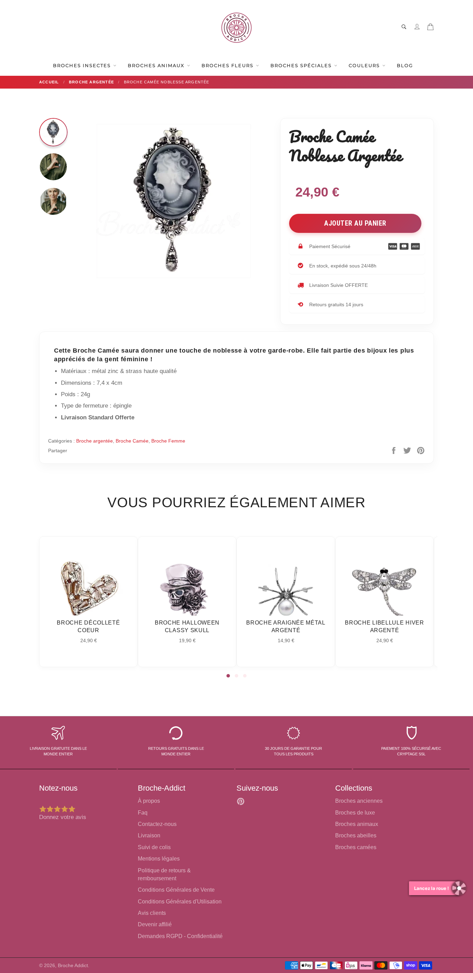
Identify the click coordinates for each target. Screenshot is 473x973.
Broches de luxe (355, 813)
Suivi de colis (154, 847)
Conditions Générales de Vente (176, 890)
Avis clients (152, 913)
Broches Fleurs (228, 65)
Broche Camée (132, 441)
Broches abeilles (355, 835)
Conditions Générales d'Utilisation (180, 901)
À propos (149, 801)
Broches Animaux (157, 65)
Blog (405, 65)
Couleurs (365, 65)
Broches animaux (356, 824)
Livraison (149, 835)
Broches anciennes (359, 801)
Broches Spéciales (301, 65)
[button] (228, 675)
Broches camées (355, 847)
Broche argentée (94, 441)
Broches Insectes (83, 65)
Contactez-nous (157, 824)
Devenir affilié (155, 924)
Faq (143, 813)
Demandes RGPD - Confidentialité (180, 936)
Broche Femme (168, 441)
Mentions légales (159, 859)
